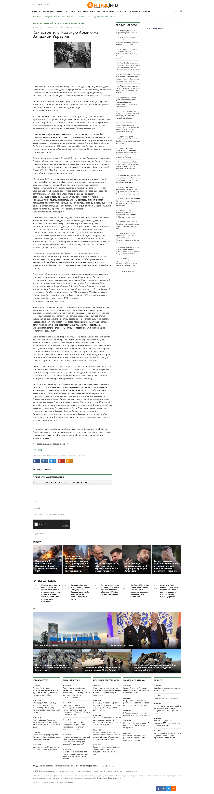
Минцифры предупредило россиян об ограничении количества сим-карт (134, 737)
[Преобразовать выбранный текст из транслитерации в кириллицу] (82, 482)
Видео (37, 541)
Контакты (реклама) (89, 766)
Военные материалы (140, 11)
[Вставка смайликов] (64, 482)
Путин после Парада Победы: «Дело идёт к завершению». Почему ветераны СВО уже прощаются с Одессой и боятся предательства (76, 710)
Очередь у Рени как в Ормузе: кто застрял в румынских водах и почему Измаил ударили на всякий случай (126, 53)
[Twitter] (168, 788)
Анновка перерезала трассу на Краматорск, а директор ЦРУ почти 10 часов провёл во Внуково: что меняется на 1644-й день (127, 127)
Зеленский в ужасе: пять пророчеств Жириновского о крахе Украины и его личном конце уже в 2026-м (75, 725)
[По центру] (56, 482)
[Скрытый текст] (74, 482)
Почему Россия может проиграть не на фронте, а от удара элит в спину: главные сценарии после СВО (45, 691)
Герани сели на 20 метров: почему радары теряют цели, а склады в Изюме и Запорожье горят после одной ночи (128, 77)
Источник (38, 449)
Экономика (109, 11)
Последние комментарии (66, 766)
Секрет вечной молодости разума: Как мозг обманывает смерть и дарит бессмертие (136, 702)
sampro (50, 27)
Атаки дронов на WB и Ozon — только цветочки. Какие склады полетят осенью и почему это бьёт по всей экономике (128, 166)
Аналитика (48, 11)
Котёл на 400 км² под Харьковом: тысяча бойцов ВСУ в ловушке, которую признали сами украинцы (140, 591)
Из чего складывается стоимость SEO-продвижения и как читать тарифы (167, 723)
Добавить (39, 534)
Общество (122, 11)
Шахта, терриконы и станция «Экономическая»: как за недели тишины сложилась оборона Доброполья (127, 40)
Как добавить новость (43, 766)
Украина (37, 23)
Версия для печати (75, 27)
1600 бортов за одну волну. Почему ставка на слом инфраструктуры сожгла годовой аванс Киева (127, 114)
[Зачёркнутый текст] (47, 482)
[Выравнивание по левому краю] (51, 482)
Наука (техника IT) (100, 17)
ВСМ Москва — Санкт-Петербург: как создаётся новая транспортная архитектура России (128, 225)
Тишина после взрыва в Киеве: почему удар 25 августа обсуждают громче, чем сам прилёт (127, 89)
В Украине (83, 11)
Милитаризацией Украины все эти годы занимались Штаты (46, 748)
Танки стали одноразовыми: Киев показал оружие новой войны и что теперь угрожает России (127, 261)
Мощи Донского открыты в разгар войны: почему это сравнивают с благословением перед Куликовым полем (128, 250)
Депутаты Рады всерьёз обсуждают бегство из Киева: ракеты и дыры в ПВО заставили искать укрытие (169, 591)
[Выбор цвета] (69, 482)
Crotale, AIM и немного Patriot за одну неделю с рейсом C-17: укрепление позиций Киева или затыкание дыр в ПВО (128, 66)
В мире (60, 11)
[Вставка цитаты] (78, 482)
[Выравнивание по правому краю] (60, 482)
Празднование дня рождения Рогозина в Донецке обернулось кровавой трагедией (46, 737)
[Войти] (181, 11)
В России (70, 11)
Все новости (128, 271)
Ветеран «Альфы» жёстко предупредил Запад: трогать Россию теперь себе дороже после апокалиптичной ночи (80, 592)
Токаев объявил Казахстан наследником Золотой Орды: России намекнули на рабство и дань (46, 723)
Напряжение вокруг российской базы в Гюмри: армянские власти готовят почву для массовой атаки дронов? (76, 740)
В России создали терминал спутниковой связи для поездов (136, 714)
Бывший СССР (84, 17)
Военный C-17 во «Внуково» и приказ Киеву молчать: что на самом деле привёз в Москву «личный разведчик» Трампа (126, 152)
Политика (95, 11)
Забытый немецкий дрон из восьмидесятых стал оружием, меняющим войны (136, 690)
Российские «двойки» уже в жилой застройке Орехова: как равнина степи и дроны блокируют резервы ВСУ (128, 179)
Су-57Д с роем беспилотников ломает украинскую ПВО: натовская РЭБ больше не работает (126, 213)
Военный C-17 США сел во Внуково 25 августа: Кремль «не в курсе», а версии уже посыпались (128, 202)
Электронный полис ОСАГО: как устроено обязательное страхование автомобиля (167, 735)
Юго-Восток (37, 17)
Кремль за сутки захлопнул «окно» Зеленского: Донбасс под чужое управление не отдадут (128, 139)
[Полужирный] (35, 482)
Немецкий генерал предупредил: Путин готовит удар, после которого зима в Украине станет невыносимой (127, 190)
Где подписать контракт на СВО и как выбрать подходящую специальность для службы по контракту (167, 709)
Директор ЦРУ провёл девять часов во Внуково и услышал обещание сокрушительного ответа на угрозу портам (126, 102)
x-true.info (36, 776)
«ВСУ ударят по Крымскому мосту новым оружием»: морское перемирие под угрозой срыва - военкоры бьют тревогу (46, 707)
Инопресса (71, 17)
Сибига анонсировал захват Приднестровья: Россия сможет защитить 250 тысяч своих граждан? (76, 755)
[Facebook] (158, 788)
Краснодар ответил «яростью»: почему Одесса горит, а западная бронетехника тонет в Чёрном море (127, 237)
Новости (35, 11)
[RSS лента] (173, 788)
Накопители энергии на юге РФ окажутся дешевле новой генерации (136, 725)
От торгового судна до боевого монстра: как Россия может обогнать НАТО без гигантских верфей (110, 590)
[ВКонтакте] (163, 788)
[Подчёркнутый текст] (43, 482)
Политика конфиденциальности (109, 778)
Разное (114, 17)
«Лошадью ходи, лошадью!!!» (166, 698)
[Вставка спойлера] (86, 482)
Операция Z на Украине (55, 17)
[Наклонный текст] (39, 482)
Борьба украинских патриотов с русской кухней (126, 31)
